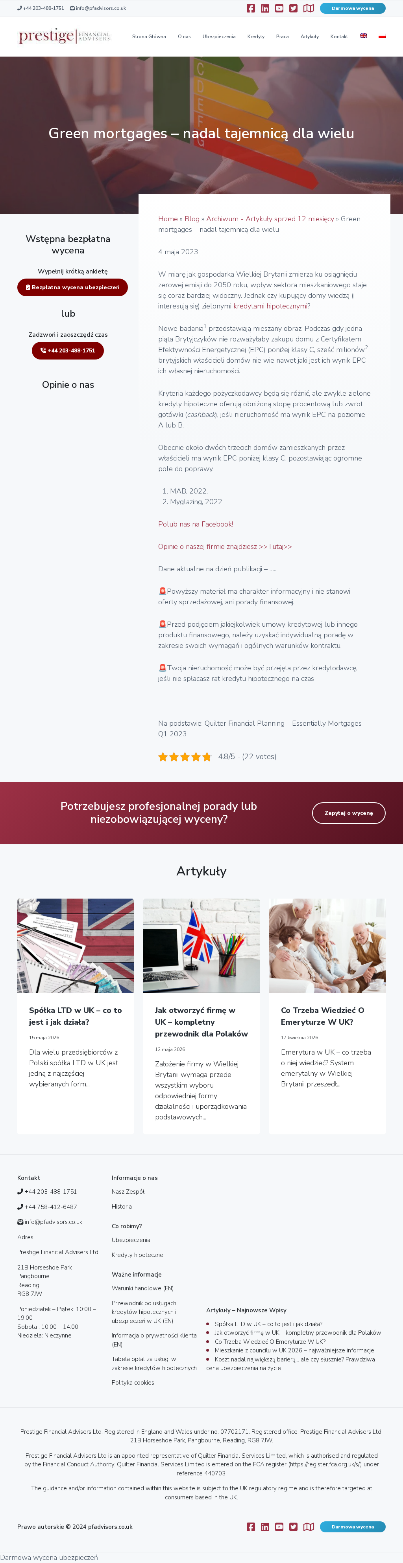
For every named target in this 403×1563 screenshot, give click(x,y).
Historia (122, 1207)
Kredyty (256, 36)
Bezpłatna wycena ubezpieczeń (74, 287)
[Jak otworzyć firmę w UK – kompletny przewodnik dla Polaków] (201, 946)
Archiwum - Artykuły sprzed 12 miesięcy (270, 219)
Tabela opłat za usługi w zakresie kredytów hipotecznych (154, 1363)
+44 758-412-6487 (51, 1207)
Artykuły (310, 36)
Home (168, 219)
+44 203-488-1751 (43, 8)
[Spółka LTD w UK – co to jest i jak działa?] (75, 946)
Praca (282, 36)
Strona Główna (149, 36)
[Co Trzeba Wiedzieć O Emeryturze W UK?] (327, 946)
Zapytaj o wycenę (349, 813)
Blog (192, 219)
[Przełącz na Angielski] (363, 37)
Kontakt (339, 36)
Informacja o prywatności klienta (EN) (154, 1340)
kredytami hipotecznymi (270, 306)
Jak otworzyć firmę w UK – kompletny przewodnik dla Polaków (201, 1022)
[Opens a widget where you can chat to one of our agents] (373, 1549)
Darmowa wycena (353, 8)
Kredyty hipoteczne (137, 1255)
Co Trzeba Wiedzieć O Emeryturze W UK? (322, 1016)
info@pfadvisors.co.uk (100, 8)
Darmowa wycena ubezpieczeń (49, 1557)
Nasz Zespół (128, 1192)
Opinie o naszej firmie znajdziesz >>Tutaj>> (225, 546)
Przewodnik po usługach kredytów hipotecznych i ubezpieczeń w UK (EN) (144, 1312)
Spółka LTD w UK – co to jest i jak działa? (75, 1016)
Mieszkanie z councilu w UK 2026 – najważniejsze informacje (294, 1350)
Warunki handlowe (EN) (143, 1288)
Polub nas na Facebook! (195, 524)
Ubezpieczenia (219, 36)
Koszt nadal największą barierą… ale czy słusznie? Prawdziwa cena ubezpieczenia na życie (290, 1364)
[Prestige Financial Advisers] (64, 36)
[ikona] (265, 8)
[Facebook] (251, 8)
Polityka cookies (133, 1383)
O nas (184, 36)
